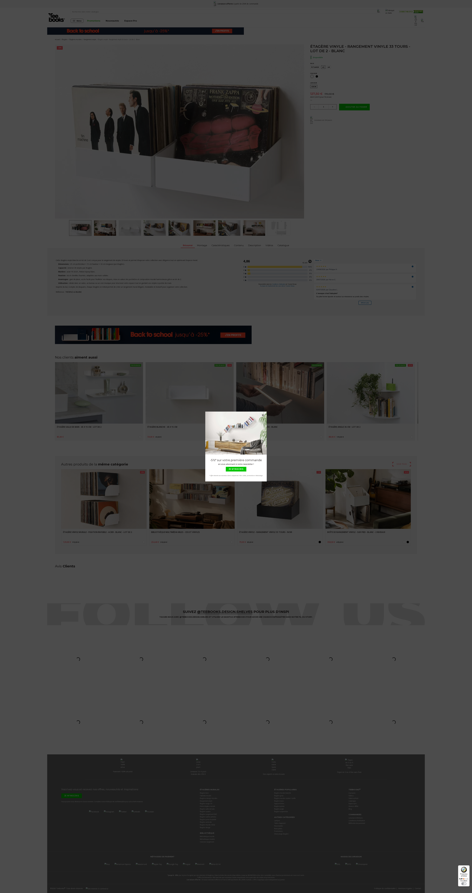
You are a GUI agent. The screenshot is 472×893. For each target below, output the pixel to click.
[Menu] (468, 866)
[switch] (463, 883)
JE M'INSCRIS (236, 469)
